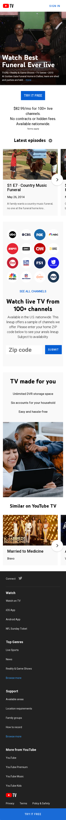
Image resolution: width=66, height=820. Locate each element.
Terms (23, 803)
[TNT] (53, 277)
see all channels (33, 291)
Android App (13, 619)
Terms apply (33, 129)
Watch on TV (13, 600)
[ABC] (12, 235)
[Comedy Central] (53, 249)
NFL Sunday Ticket (16, 628)
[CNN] (40, 249)
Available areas (15, 699)
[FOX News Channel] (26, 263)
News (9, 659)
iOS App (10, 610)
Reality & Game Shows (19, 668)
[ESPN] (12, 249)
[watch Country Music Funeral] (30, 164)
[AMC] (26, 249)
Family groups (14, 717)
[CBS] (26, 235)
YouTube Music (15, 776)
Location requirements (19, 708)
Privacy (10, 803)
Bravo (10, 558)
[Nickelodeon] (40, 277)
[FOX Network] (40, 235)
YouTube (11, 757)
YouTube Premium (17, 767)
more (28, 80)
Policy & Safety (41, 803)
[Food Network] (12, 263)
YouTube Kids (14, 785)
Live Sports (12, 650)
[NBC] (53, 235)
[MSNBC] (12, 277)
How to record (14, 727)
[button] (57, 179)
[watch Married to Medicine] (30, 530)
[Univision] (53, 263)
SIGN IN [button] (54, 6)
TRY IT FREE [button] (33, 95)
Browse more (13, 677)
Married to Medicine (25, 551)
